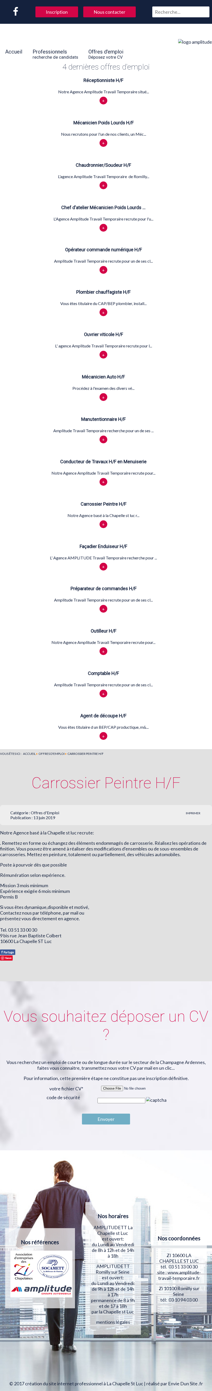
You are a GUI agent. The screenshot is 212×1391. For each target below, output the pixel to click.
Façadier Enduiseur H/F (103, 546)
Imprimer (193, 813)
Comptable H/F (103, 673)
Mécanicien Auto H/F (103, 376)
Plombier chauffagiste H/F (103, 292)
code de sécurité (63, 1097)
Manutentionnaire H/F (103, 419)
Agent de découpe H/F (103, 715)
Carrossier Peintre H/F (103, 504)
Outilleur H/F (103, 631)
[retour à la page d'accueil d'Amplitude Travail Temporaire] (195, 42)
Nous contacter (109, 12)
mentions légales (113, 1322)
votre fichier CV (66, 1088)
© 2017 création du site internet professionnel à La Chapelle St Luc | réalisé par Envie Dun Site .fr (106, 1383)
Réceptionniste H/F (103, 80)
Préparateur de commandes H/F (104, 588)
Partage (7, 952)
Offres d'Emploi (45, 812)
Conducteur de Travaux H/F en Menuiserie (103, 461)
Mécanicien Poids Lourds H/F (103, 122)
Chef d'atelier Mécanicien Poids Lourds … (103, 207)
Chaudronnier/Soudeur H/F (103, 165)
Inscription (57, 12)
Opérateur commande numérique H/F (103, 249)
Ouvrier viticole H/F (103, 334)
